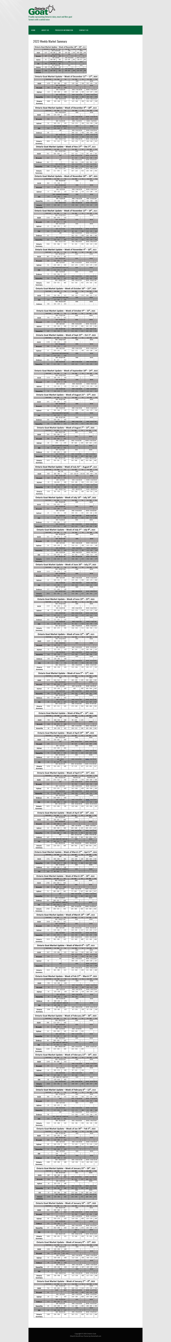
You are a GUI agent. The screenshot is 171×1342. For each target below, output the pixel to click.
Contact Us (83, 30)
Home (33, 30)
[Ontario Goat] (41, 12)
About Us (45, 30)
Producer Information (64, 30)
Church (72, 1336)
